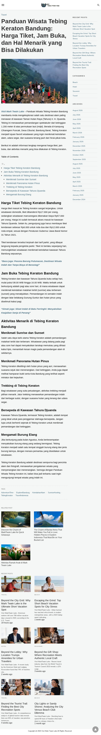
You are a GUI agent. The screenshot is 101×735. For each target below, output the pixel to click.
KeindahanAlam (38, 492)
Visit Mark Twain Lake (12, 111)
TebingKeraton (7, 495)
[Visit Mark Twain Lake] (50, 5)
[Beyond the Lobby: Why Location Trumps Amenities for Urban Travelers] (16, 635)
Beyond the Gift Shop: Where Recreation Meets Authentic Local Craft (48, 655)
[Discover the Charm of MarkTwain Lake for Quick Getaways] (15, 519)
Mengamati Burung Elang (18, 194)
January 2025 (78, 195)
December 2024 (79, 199)
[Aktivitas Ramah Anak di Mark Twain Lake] (15, 552)
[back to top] (95, 729)
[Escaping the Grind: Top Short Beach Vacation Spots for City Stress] (49, 584)
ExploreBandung (23, 492)
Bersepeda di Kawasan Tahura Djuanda (25, 191)
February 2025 (78, 191)
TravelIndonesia (22, 495)
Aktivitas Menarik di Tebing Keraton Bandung (26, 175)
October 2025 (78, 155)
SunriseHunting (54, 492)
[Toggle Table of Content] (3, 164)
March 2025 (77, 186)
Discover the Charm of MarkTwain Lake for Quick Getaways (12, 532)
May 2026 (76, 124)
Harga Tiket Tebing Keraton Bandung (22, 168)
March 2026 (77, 133)
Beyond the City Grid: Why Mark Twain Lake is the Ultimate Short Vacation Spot (84, 26)
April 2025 (77, 182)
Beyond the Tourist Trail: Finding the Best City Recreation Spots (14, 706)
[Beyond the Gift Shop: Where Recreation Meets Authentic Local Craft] (49, 635)
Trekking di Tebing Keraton (19, 187)
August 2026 (78, 110)
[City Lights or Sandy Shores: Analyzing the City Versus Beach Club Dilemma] (49, 687)
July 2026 (76, 115)
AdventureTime (7, 492)
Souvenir (38, 646)
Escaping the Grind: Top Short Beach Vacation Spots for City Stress (47, 603)
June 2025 (77, 173)
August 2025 (78, 164)
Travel (4, 15)
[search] (98, 5)
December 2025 (79, 146)
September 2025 (79, 159)
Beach (37, 594)
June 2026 (77, 119)
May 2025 (76, 177)
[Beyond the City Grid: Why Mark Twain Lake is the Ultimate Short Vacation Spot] (16, 584)
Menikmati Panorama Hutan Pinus (23, 183)
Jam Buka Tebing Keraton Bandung (21, 172)
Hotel (3, 646)
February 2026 (78, 137)
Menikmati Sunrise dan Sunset (21, 179)
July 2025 (76, 168)
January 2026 (78, 142)
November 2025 (79, 150)
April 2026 (77, 128)
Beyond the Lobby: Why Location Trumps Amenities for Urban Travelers (84, 45)
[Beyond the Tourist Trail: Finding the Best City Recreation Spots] (16, 687)
